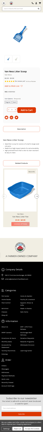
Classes (4, 312)
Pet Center (5, 296)
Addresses (5, 372)
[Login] (37, 3)
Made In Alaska (26, 308)
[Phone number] (33, 3)
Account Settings (8, 386)
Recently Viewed (7, 382)
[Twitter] (16, 117)
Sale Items (24, 312)
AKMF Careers (7, 332)
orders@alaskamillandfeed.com (16, 279)
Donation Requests (27, 338)
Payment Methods (8, 376)
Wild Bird (5, 308)
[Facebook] (3, 284)
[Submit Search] (38, 9)
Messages (5, 369)
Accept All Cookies (32, 429)
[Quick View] (34, 172)
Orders (4, 366)
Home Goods (6, 299)
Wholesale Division (27, 345)
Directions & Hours (9, 338)
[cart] (40, 3)
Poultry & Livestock (27, 299)
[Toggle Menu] (3, 3)
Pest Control (6, 303)
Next (36, 196)
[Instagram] (7, 284)
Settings (6, 429)
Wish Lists (5, 379)
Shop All (5, 315)
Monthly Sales (7, 342)
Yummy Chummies (8, 351)
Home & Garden (26, 296)
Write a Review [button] (31, 81)
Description (21, 129)
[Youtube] (11, 284)
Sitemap (5, 354)
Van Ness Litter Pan (20, 217)
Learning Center (26, 351)
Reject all (17, 429)
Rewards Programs (27, 342)
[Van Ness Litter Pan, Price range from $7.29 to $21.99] (20, 190)
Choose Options (22, 224)
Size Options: (12, 99)
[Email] (6, 117)
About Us (5, 327)
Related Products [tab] (21, 163)
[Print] (11, 117)
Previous (4, 196)
